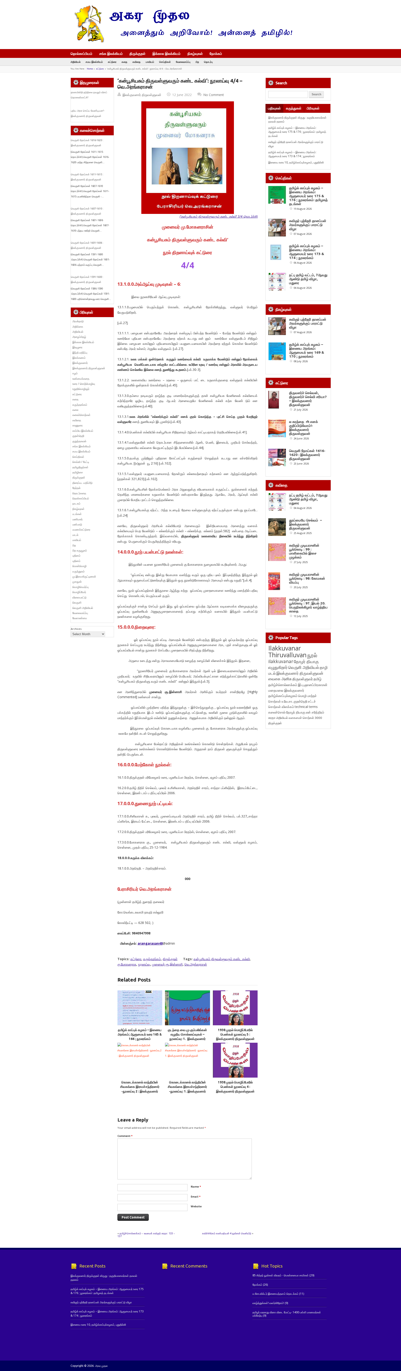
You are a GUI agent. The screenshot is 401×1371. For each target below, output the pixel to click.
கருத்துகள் (293, 108)
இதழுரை (77, 347)
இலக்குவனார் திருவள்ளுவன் (142, 95)
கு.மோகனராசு (126, 964)
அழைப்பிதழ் (79, 337)
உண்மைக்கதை (80, 379)
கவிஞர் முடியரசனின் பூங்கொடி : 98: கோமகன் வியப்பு (307, 578)
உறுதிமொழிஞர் (80, 389)
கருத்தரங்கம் (152, 959)
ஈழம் (75, 373)
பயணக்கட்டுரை (81, 529)
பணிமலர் (77, 519)
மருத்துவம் (78, 571)
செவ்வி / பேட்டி (80, 462)
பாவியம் (150, 61)
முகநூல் (77, 582)
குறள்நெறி (78, 436)
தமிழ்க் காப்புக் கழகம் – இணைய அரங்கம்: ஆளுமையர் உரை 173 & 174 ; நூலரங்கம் (292, 154)
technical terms (306, 706)
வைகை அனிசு (280, 678)
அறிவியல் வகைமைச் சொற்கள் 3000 (299, 718)
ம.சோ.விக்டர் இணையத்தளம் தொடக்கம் (275, 1294)
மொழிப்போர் (79, 592)
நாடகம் (76, 503)
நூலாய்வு (144, 964)
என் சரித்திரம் (315, 712)
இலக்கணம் (79, 358)
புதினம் (76, 556)
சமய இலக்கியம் (94, 61)
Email (195, 1196)
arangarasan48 (150, 943)
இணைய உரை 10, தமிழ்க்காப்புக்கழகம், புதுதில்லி (296, 162)
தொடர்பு (208, 61)
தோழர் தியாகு (295, 712)
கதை (124, 61)
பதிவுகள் (274, 108)
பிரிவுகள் (313, 108)
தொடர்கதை (79, 493)
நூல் (312, 655)
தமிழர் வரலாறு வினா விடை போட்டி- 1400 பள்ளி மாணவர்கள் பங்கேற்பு (286, 1314)
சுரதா (271, 718)
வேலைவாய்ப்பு (183, 61)
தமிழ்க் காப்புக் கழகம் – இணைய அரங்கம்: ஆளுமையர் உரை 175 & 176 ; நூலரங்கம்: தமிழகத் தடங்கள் (297, 132)
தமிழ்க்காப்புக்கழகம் (283, 696)
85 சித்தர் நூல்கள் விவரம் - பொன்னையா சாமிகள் (280, 1275)
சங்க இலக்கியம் (111, 53)
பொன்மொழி (79, 566)
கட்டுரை (112, 61)
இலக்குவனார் (80, 363)
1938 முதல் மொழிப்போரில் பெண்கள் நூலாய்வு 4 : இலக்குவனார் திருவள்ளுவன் (235, 1086)
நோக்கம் (216, 54)
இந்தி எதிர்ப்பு (79, 353)
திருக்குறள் (137, 53)
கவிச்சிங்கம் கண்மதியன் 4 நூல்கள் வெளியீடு (226, 1233)
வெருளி (76, 602)
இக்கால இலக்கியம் (166, 53)
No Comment (213, 95)
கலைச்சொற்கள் (81, 415)
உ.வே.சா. (287, 701)
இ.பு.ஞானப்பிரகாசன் (312, 684)
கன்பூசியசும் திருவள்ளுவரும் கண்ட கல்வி (222, 959)
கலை (75, 410)
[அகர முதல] (181, 41)
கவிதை (137, 61)
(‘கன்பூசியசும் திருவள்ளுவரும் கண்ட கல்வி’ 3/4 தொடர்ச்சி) (219, 216)
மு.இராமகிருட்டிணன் (84, 576)
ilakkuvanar (280, 661)
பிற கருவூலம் (79, 550)
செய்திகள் (165, 61)
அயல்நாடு (78, 321)
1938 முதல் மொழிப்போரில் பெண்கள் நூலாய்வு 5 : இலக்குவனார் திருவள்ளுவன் (235, 1034)
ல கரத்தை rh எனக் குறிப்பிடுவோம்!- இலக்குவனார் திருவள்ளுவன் (303, 427)
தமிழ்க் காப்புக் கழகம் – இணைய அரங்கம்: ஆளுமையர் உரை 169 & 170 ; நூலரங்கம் (306, 350)
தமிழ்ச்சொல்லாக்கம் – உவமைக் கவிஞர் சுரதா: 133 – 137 (146, 1235)
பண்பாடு (77, 524)
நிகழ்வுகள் (195, 53)
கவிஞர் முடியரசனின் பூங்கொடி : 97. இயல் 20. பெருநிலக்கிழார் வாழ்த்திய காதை (308, 605)
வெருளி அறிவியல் (82, 608)
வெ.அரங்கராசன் (195, 964)
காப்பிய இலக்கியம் (82, 431)
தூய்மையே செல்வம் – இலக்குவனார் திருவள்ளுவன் (305, 524)
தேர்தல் (76, 488)
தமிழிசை (77, 472)
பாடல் (75, 535)
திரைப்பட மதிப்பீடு (82, 483)
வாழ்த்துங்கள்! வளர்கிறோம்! (268, 1303)
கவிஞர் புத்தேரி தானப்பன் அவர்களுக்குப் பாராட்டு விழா (307, 225)
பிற (197, 61)
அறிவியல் (76, 61)
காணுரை (77, 425)
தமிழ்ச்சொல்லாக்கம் (282, 684)
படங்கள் (77, 514)
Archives (76, 629)
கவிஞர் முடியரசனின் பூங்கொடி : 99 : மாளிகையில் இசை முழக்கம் (304, 551)
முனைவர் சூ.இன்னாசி (167, 964)
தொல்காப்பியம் (81, 53)
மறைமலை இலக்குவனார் (286, 690)
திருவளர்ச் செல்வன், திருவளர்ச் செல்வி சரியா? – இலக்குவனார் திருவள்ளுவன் (308, 399)
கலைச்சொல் (276, 712)
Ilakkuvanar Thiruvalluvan (287, 651)
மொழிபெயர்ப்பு (80, 587)
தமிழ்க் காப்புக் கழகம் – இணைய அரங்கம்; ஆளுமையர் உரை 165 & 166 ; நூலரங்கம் (140, 1034)
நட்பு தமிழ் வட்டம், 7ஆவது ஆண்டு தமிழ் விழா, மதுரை (308, 279)
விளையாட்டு (79, 597)
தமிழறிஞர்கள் (80, 467)
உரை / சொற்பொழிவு (83, 384)
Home (90, 68)
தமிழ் (317, 678)
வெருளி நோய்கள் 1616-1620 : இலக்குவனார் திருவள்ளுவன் (307, 455)
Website (196, 1206)
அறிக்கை (77, 327)
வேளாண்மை (79, 618)
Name (196, 1186)
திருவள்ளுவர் (302, 678)
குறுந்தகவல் (79, 441)
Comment (125, 1136)
